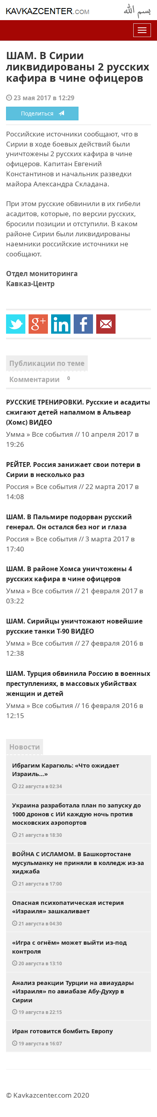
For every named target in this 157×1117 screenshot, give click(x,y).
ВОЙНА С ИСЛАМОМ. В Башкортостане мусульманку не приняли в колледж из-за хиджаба (78, 868)
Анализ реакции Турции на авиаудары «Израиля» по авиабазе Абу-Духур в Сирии (73, 997)
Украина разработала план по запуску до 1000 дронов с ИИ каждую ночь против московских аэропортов (76, 819)
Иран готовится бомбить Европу (62, 1037)
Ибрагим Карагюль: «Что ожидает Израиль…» (65, 775)
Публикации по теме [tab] (47, 363)
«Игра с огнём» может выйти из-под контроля (69, 952)
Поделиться (39, 113)
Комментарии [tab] (39, 379)
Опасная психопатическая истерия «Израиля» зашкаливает (68, 912)
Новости (24, 747)
